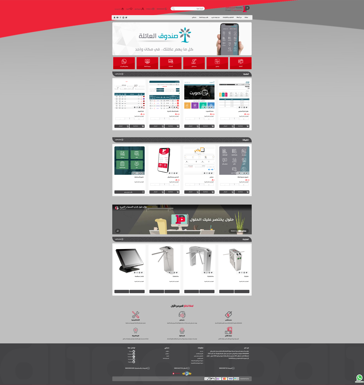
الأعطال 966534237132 (180, 368)
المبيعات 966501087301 (225, 368)
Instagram (130, 354)
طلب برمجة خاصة (203, 17)
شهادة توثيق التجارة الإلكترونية (197, 363)
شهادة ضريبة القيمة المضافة (197, 361)
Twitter (130, 351)
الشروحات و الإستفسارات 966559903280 (136, 368)
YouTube (130, 359)
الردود (167, 356)
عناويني (167, 354)
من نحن (201, 351)
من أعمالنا (239, 17)
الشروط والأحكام (199, 354)
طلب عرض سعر (163, 192)
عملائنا (246, 17)
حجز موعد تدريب (215, 17)
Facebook (130, 356)
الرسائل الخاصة (166, 358)
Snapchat (130, 362)
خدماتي (194, 17)
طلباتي (167, 351)
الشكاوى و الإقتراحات (228, 17)
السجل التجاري (200, 358)
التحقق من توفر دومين (198, 356)
